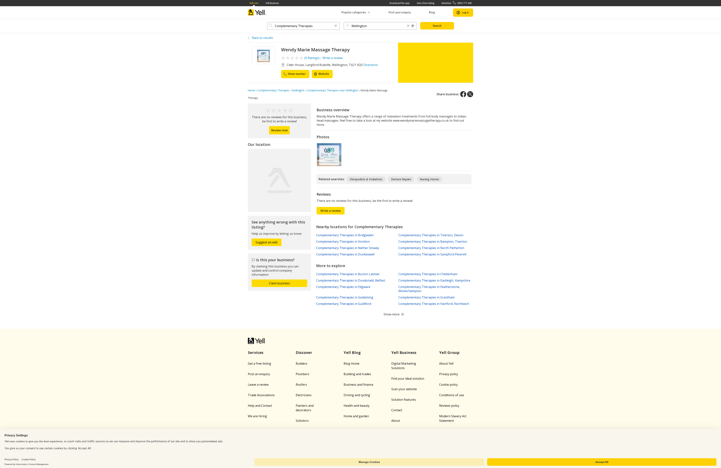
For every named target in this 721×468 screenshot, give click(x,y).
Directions (370, 65)
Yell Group (449, 352)
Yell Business (272, 3)
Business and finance (358, 384)
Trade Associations (261, 395)
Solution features (403, 400)
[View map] (279, 180)
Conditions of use (451, 395)
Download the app (400, 3)
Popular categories (353, 12)
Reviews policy (449, 406)
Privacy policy (448, 374)
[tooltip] (413, 26)
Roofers (301, 384)
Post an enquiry (259, 374)
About (395, 421)
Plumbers (302, 374)
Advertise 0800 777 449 (456, 3)
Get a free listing (425, 3)
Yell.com (253, 3)
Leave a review (258, 384)
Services (255, 352)
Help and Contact (260, 406)
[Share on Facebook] (463, 94)
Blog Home (351, 363)
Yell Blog (352, 352)
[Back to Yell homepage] (257, 12)
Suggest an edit (267, 242)
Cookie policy (448, 384)
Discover (304, 352)
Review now (279, 130)
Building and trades (357, 374)
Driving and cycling (357, 395)
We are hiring (257, 416)
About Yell (446, 363)
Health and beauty (357, 406)
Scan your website (404, 389)
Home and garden (356, 416)
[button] (335, 26)
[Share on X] (470, 94)
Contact (396, 410)
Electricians (303, 395)
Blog (432, 12)
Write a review (333, 58)
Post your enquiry (399, 12)
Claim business (279, 283)
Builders (301, 363)
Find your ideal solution (407, 378)
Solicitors (302, 421)
